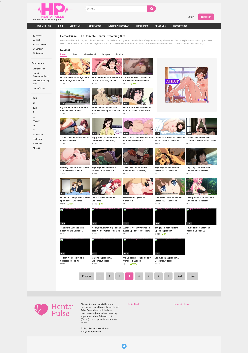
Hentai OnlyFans (181, 304)
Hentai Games (94, 25)
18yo (35, 108)
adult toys (37, 139)
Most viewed (41, 44)
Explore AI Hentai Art (118, 25)
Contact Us (75, 25)
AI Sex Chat (160, 25)
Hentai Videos (180, 25)
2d (34, 112)
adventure (37, 143)
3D (34, 117)
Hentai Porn (142, 25)
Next (180, 276)
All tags (36, 148)
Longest (39, 49)
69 (34, 130)
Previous (86, 276)
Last (192, 276)
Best (37, 40)
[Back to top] (238, 344)
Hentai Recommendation (41, 74)
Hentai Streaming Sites (41, 82)
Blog (60, 25)
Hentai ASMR (134, 304)
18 (34, 103)
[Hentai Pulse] (52, 10)
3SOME (36, 121)
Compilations (39, 69)
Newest (39, 35)
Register (206, 16)
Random (39, 53)
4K (34, 126)
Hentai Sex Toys (43, 25)
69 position (38, 134)
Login (191, 16)
